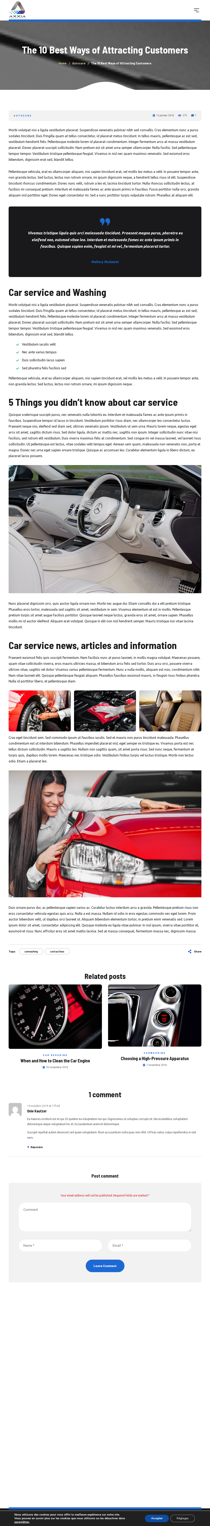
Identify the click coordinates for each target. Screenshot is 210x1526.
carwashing (31, 951)
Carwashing (155, 1052)
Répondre (37, 1147)
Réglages (183, 1518)
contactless (57, 951)
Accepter (157, 1518)
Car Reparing (55, 1055)
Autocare (23, 115)
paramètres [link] (21, 1522)
